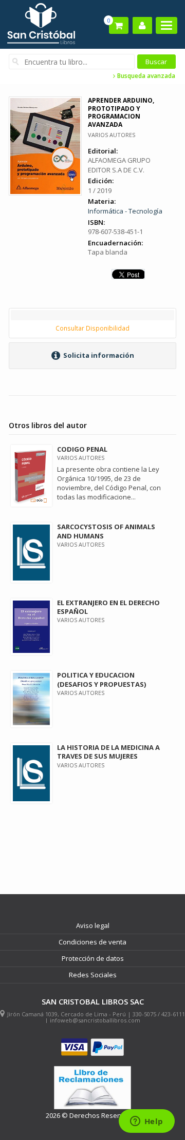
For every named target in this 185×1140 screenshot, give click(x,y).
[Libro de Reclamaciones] (92, 1088)
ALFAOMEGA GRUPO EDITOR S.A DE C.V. (119, 165)
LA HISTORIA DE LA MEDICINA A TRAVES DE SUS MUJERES (108, 752)
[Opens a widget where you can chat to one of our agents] (146, 1122)
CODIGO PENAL (82, 449)
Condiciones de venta (92, 941)
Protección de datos (93, 958)
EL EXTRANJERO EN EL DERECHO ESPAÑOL (108, 607)
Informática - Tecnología (125, 211)
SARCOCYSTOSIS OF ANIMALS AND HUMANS (106, 531)
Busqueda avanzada (145, 76)
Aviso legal (92, 925)
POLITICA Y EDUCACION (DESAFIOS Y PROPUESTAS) (101, 679)
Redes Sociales (93, 974)
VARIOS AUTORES (111, 135)
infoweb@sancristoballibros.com (95, 1020)
